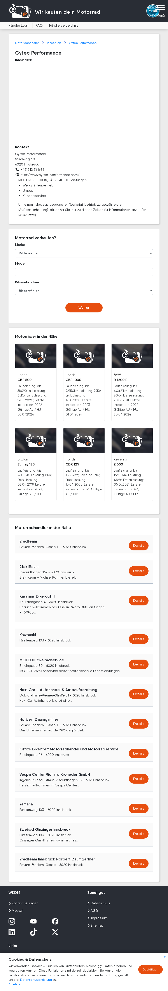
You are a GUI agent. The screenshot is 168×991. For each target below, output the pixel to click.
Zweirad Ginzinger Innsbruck (44, 829)
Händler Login (19, 25)
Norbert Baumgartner (38, 719)
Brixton (23, 459)
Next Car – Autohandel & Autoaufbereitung (58, 689)
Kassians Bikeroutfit (37, 596)
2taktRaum (28, 566)
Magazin (18, 910)
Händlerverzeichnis (63, 25)
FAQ (39, 25)
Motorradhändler (27, 43)
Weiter (84, 307)
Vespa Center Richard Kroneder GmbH (54, 774)
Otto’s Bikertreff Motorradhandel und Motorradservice (69, 749)
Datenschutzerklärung (36, 979)
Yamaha (26, 804)
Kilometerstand (27, 282)
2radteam (28, 541)
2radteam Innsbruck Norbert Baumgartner (57, 859)
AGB (94, 910)
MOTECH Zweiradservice (41, 660)
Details (138, 545)
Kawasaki (120, 459)
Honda (22, 375)
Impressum (99, 918)
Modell (20, 263)
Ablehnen (15, 984)
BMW (117, 375)
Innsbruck (54, 43)
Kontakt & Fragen (25, 903)
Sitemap (97, 925)
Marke (20, 245)
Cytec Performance (83, 43)
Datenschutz (100, 903)
